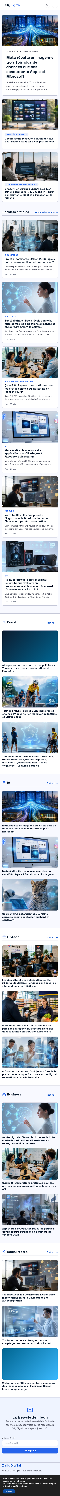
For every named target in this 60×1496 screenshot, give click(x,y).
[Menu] (55, 5)
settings (23, 1486)
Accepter (8, 1491)
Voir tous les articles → (46, 212)
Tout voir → (52, 623)
